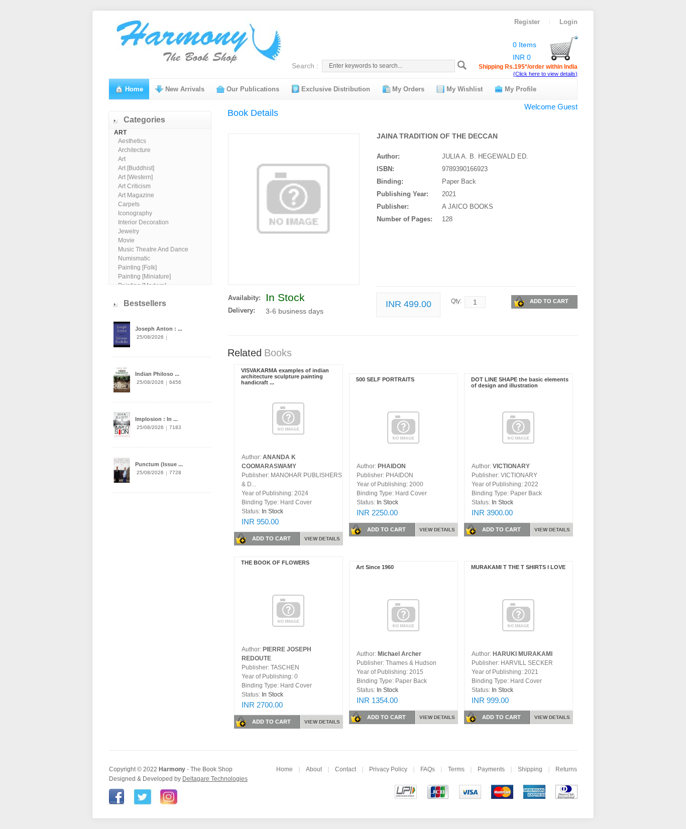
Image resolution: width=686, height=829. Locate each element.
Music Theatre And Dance (153, 249)
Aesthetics (132, 141)
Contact (345, 769)
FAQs (427, 769)
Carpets (129, 204)
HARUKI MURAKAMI (522, 653)
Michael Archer (399, 653)
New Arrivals (183, 89)
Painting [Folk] (137, 267)
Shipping (530, 769)
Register (527, 22)
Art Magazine (136, 195)
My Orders (407, 89)
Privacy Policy (388, 769)
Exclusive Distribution (334, 89)
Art (122, 159)
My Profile (519, 89)
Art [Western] (135, 177)
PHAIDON (392, 466)
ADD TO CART (549, 301)
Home (133, 89)
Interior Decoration (143, 222)
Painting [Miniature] (144, 276)
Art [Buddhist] (136, 168)
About (314, 769)
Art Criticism (134, 186)
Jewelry (128, 231)
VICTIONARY (511, 466)
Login (568, 22)
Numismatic (134, 258)
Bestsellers (145, 303)
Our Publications (251, 89)
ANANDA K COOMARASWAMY (269, 462)
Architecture (134, 150)
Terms (456, 769)
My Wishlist (463, 89)
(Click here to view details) (545, 74)
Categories (144, 119)
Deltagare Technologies (215, 778)
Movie (126, 240)
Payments (491, 769)
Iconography (135, 213)
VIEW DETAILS (322, 538)
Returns (566, 769)
